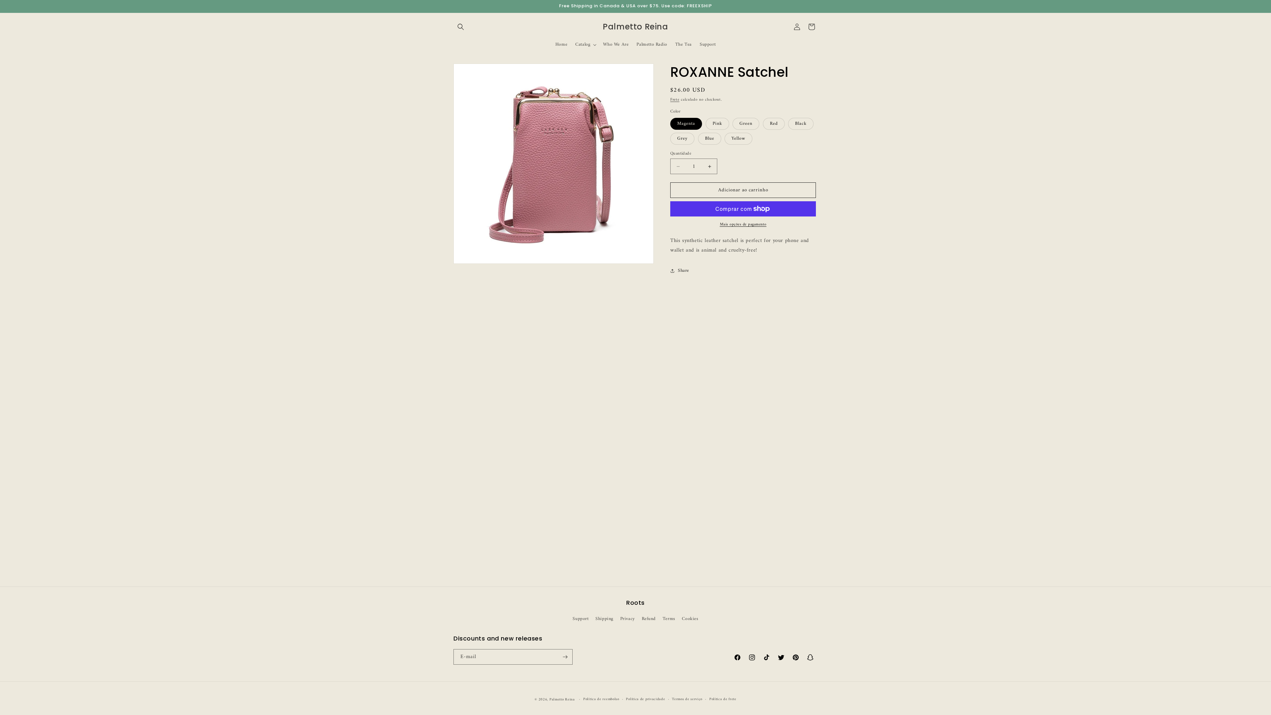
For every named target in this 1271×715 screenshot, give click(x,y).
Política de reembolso (601, 699)
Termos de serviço (687, 699)
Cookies (690, 619)
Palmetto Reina (562, 699)
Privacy (627, 619)
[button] (460, 27)
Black (801, 123)
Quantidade (680, 153)
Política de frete (722, 699)
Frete (675, 99)
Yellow (738, 138)
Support (580, 619)
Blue (709, 138)
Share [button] (683, 270)
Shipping (604, 619)
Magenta (686, 123)
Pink (717, 123)
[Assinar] (565, 657)
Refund (649, 619)
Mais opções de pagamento (743, 225)
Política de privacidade (645, 699)
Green (745, 123)
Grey (682, 138)
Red (774, 123)
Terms (669, 619)
